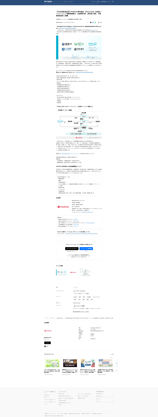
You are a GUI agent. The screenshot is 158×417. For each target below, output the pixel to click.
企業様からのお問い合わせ (85, 413)
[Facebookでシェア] (93, 22)
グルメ (92, 3)
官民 (84, 297)
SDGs (75, 299)
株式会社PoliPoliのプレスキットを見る (81, 311)
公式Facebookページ (99, 393)
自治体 (75, 297)
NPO (92, 299)
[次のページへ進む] (117, 363)
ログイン (109, 1)
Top (45, 3)
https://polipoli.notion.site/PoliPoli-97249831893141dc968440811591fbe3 (82, 233)
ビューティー (69, 3)
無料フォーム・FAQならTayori (83, 396)
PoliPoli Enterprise (90, 222)
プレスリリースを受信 (95, 1)
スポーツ (97, 3)
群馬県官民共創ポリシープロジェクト (70, 153)
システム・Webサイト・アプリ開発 (81, 293)
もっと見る (112, 354)
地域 (80, 297)
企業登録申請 (103, 1)
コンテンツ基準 (60, 413)
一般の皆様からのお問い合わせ (97, 413)
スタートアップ (96, 297)
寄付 (79, 299)
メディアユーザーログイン (71, 248)
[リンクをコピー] (101, 22)
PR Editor (60, 404)
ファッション (75, 3)
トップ (46, 318)
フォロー (47, 342)
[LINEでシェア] (95, 22)
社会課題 (89, 297)
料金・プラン (46, 397)
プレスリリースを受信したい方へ (50, 399)
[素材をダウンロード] (99, 22)
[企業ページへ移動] (48, 331)
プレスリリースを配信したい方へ (50, 401)
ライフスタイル (82, 3)
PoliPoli (76, 219)
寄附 (83, 299)
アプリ (59, 3)
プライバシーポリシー (52, 413)
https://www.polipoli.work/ (87, 212)
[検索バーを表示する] (113, 1)
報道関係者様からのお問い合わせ (74, 413)
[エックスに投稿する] (91, 22)
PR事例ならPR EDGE (81, 398)
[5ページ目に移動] (113, 357)
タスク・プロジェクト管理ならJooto (84, 393)
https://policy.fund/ (94, 30)
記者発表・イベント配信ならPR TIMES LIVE (65, 398)
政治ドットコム (73, 226)
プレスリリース (52, 318)
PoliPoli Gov (76, 221)
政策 (88, 299)
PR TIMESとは (46, 395)
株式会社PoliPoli (60, 318)
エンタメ (63, 3)
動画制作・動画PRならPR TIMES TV (64, 396)
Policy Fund (75, 224)
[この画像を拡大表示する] (61, 272)
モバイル (55, 3)
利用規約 (65, 413)
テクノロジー (49, 3)
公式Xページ (98, 398)
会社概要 (45, 413)
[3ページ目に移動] (112, 357)
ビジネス (88, 3)
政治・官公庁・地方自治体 (79, 290)
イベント (76, 287)
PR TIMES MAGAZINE (62, 400)
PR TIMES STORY (61, 393)
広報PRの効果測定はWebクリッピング (64, 402)
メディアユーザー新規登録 (86, 248)
